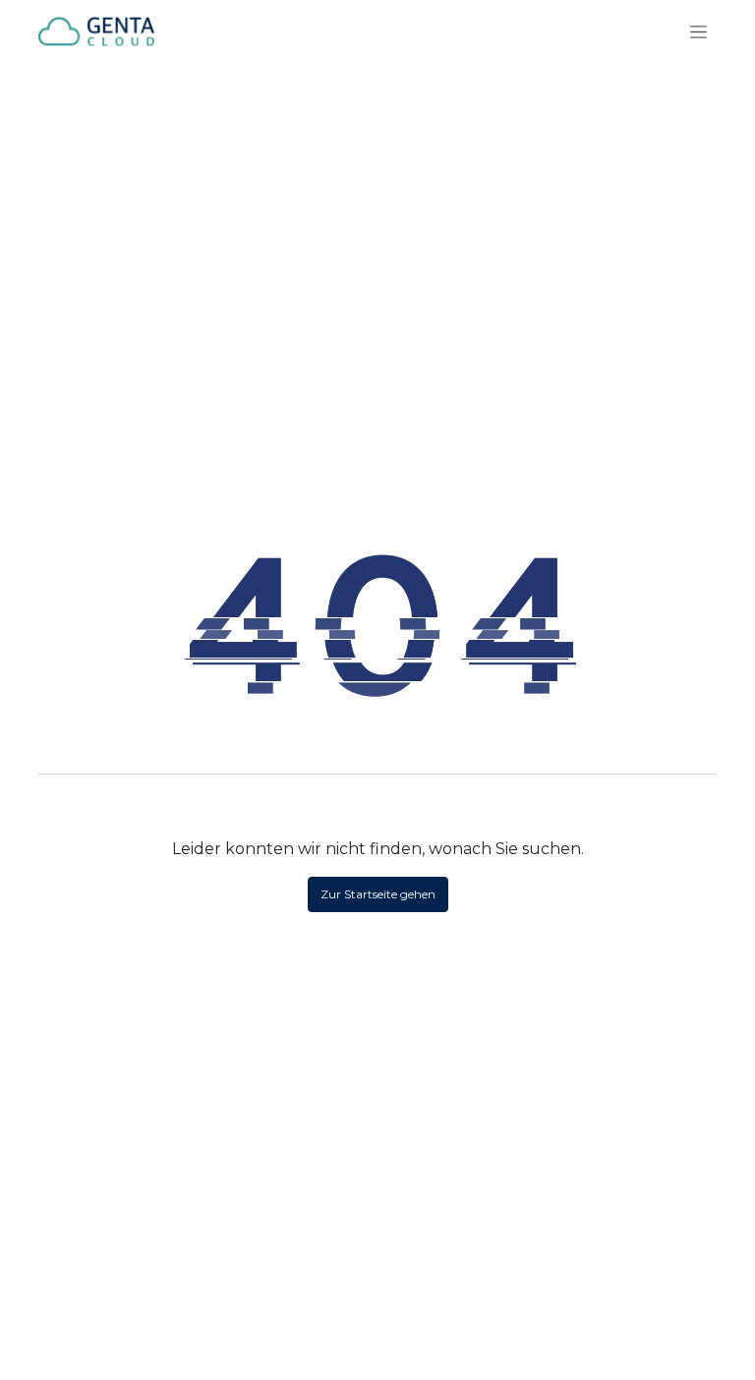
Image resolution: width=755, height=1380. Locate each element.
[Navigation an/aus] (698, 31)
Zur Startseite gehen (378, 894)
